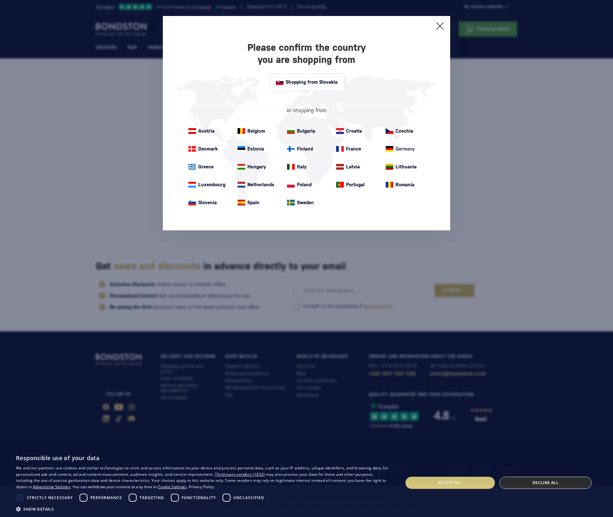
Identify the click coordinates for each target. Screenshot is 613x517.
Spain (253, 202)
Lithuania (406, 166)
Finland (305, 148)
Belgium (256, 131)
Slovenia (207, 202)
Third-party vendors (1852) (240, 474)
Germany (405, 148)
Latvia (353, 166)
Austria (206, 131)
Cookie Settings (172, 487)
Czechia (404, 131)
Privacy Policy (201, 487)
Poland (304, 184)
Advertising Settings (51, 487)
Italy (301, 166)
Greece (206, 166)
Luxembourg (211, 184)
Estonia (255, 148)
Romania (405, 184)
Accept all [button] (450, 482)
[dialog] (306, 482)
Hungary (256, 166)
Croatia (354, 131)
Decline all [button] (545, 482)
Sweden (305, 202)
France (353, 148)
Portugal (355, 184)
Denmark (208, 148)
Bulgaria (306, 131)
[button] (204, 508)
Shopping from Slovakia (311, 82)
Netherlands (260, 184)
